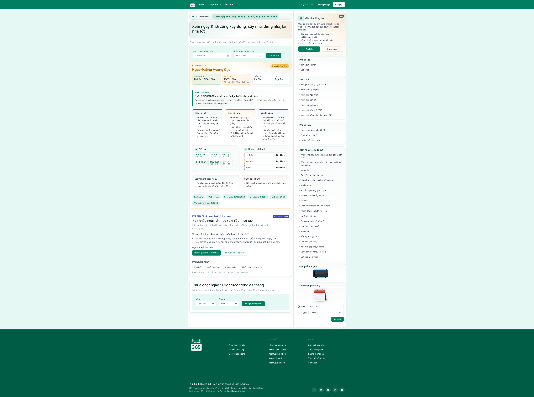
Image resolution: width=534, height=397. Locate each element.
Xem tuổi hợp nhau (309, 95)
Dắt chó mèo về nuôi (310, 257)
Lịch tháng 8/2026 (258, 197)
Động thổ (305, 170)
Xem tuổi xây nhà (316, 345)
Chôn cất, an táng (309, 241)
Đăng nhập (324, 4)
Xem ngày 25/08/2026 (234, 197)
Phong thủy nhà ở (309, 135)
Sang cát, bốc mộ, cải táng (313, 252)
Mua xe (304, 200)
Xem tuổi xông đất (316, 358)
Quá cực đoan (213, 267)
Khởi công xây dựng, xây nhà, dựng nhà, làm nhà (321, 156)
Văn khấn (305, 70)
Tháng (222, 299)
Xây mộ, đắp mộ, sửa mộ (312, 247)
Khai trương (306, 185)
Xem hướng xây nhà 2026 (313, 130)
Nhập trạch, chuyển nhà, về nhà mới (317, 180)
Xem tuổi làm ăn (308, 100)
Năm (198, 299)
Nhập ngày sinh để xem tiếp (206, 253)
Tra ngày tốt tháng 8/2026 (206, 203)
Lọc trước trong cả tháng (235, 253)
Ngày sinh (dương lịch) (203, 51)
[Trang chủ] (193, 16)
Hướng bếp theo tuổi (310, 140)
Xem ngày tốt (205, 16)
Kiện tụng (305, 231)
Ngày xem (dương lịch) (243, 51)
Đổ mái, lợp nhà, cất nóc (312, 175)
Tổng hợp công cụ (277, 345)
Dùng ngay (332, 49)
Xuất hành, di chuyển (310, 226)
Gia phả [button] (229, 4)
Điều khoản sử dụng (236, 391)
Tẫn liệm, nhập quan (310, 236)
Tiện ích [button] (214, 4)
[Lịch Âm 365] (192, 4)
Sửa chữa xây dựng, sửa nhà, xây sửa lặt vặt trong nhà (321, 163)
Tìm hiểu (309, 49)
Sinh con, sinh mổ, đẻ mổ (312, 221)
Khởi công (198, 197)
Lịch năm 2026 (278, 197)
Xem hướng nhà (315, 349)
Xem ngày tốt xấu (237, 345)
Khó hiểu (198, 267)
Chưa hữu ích (231, 267)
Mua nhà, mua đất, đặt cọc (313, 195)
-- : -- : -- (306, 4)
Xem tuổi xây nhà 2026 (311, 110)
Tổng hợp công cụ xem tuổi (314, 84)
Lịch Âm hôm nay (236, 349)
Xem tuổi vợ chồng (310, 89)
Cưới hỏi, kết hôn (309, 216)
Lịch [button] (201, 4)
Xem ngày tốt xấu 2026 (311, 150)
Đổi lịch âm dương (237, 354)
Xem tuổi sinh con (309, 105)
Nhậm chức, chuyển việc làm (314, 211)
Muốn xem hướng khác (252, 267)
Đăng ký (339, 4)
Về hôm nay (213, 197)
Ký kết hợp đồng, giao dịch (313, 190)
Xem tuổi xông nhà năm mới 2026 (316, 115)
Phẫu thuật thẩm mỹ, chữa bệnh (315, 205)
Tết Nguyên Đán (308, 65)
